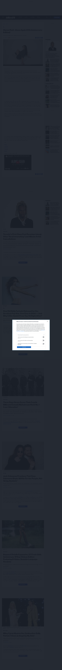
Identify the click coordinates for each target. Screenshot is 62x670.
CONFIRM (24, 347)
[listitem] (31, 334)
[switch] (43, 337)
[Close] (48, 322)
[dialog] (31, 335)
